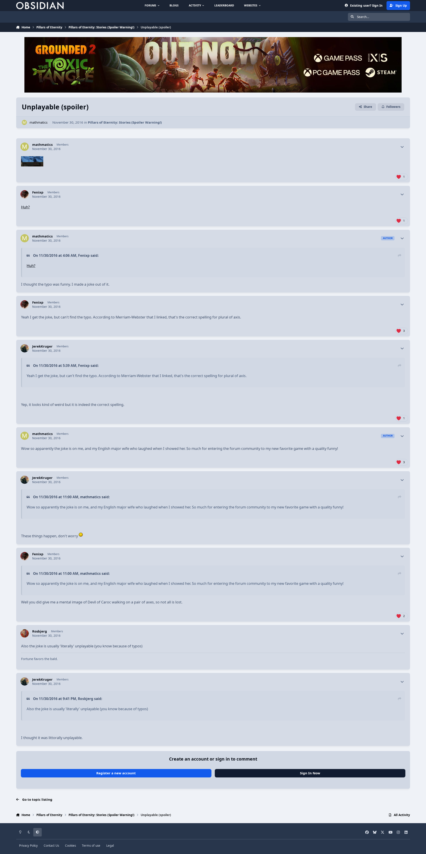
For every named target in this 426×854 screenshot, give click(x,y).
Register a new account (116, 773)
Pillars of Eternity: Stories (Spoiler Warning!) (125, 122)
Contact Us (51, 846)
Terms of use (91, 846)
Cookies (70, 846)
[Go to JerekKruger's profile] (24, 348)
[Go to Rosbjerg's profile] (24, 633)
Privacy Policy (28, 846)
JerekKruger (42, 346)
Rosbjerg (39, 631)
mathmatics (38, 122)
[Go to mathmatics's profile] (24, 122)
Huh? (25, 207)
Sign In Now (310, 773)
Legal (110, 846)
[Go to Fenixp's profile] (24, 194)
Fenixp (37, 192)
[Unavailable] (32, 159)
